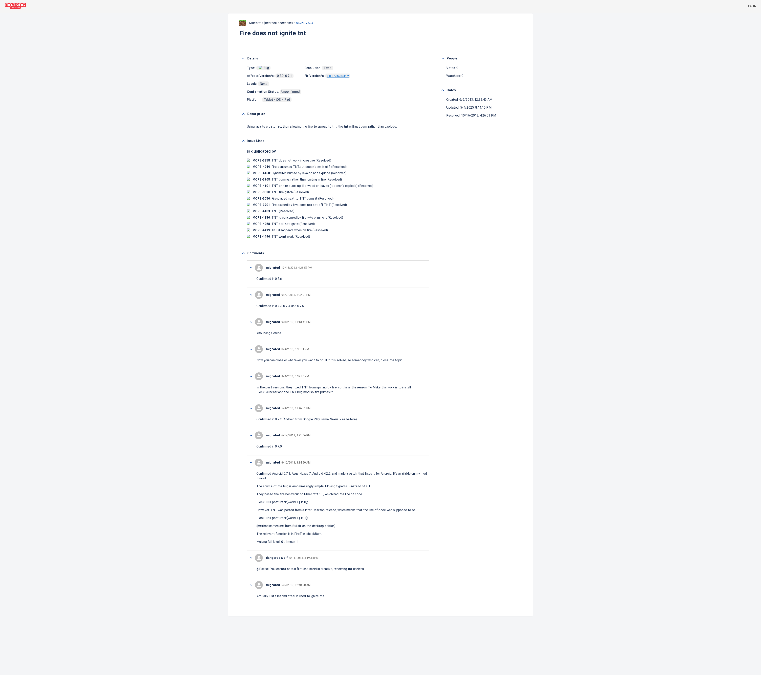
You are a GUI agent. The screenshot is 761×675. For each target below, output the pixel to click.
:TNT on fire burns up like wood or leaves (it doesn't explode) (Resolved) (313, 186)
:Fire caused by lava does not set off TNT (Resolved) (299, 205)
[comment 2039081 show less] (251, 295)
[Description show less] (243, 114)
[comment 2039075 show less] (251, 463)
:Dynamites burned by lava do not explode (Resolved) (299, 173)
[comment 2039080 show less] (251, 322)
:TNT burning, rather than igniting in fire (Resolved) (297, 179)
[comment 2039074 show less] (251, 558)
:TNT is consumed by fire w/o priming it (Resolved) (297, 217)
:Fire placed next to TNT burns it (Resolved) (293, 198)
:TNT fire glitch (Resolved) (280, 192)
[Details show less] (243, 58)
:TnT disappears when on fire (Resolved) (290, 230)
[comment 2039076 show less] (251, 435)
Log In (751, 6)
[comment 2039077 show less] (251, 408)
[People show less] (443, 58)
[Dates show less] (443, 90)
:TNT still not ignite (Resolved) (283, 224)
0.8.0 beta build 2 (338, 76)
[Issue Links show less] (243, 141)
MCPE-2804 (304, 23)
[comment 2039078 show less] (251, 376)
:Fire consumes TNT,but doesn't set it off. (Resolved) (299, 167)
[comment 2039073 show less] (251, 585)
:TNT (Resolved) (273, 211)
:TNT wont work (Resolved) (281, 236)
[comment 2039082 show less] (251, 268)
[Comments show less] (243, 253)
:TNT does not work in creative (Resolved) (291, 160)
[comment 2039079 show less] (251, 349)
